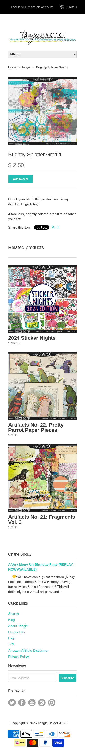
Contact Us (16, 632)
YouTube (32, 702)
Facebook (22, 702)
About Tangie (18, 626)
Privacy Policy (18, 656)
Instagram (42, 702)
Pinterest (51, 702)
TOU (11, 644)
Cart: (71, 7)
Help (11, 638)
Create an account (39, 7)
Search (13, 613)
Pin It (55, 227)
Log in (15, 7)
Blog (11, 620)
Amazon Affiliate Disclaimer (28, 650)
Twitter (12, 702)
